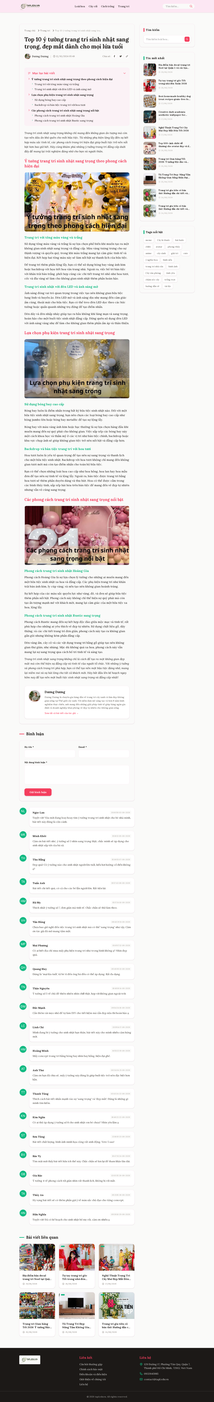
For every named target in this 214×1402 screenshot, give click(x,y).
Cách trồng (107, 6)
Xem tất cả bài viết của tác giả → (61, 713)
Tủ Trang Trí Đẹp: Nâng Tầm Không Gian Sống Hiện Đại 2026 (76, 1327)
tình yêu (170, 273)
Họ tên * (29, 747)
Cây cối (93, 6)
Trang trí (123, 6)
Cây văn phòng (153, 273)
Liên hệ (83, 1384)
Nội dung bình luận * (35, 762)
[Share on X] (120, 56)
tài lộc (168, 286)
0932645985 (151, 1373)
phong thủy (174, 246)
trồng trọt (169, 279)
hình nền (167, 259)
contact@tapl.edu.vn (156, 1379)
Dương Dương (55, 692)
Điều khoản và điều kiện (93, 1374)
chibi (148, 246)
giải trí (174, 253)
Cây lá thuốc (163, 240)
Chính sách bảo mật (91, 1369)
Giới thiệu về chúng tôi (92, 1379)
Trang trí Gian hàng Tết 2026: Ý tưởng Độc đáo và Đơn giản (36, 1327)
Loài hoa (80, 6)
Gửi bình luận (38, 792)
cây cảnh (161, 253)
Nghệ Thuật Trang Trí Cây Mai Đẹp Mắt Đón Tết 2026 (116, 1279)
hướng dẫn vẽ (152, 286)
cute (185, 253)
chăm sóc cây (152, 279)
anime (149, 253)
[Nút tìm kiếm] (191, 6)
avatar (159, 246)
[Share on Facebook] (114, 56)
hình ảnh (172, 266)
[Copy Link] (126, 56)
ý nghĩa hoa (152, 259)
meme (149, 240)
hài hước (179, 240)
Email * (82, 747)
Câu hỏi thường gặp (90, 1364)
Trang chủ (29, 30)
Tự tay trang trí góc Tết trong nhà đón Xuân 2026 (74, 1279)
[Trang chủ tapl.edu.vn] (30, 6)
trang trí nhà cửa (154, 266)
